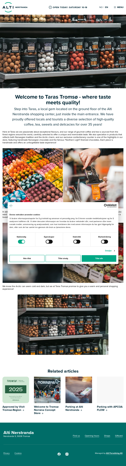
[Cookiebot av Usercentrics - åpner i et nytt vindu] (106, 206)
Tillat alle (99, 258)
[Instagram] (66, 454)
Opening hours (92, 435)
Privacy (6, 453)
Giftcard (119, 435)
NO (101, 7)
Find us (76, 435)
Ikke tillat (27, 258)
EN (106, 7)
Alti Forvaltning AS (114, 453)
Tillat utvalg (63, 258)
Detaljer (108, 251)
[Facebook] (59, 454)
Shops (107, 435)
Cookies (18, 453)
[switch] (49, 242)
